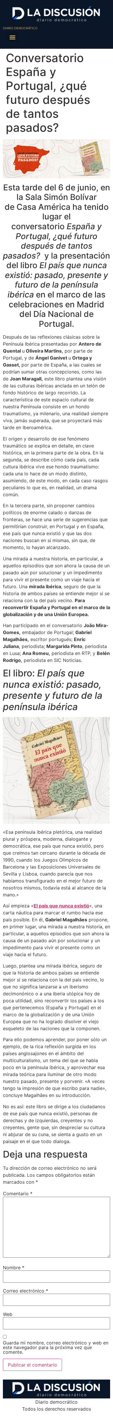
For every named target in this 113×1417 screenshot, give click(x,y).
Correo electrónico (25, 1290)
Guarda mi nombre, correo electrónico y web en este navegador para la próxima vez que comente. (55, 1347)
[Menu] (12, 37)
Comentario (17, 1193)
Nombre (13, 1267)
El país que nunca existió (61, 906)
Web (7, 1314)
